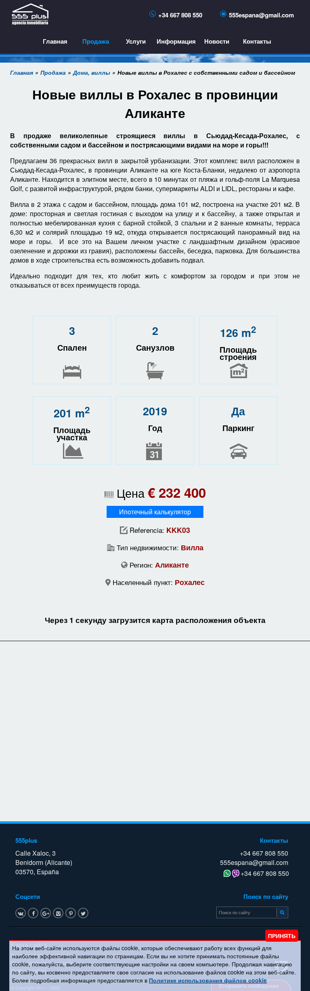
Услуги (136, 41)
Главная (55, 41)
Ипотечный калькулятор (155, 511)
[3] (281, 912)
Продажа (95, 41)
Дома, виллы (91, 72)
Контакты (257, 41)
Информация (176, 41)
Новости (216, 41)
